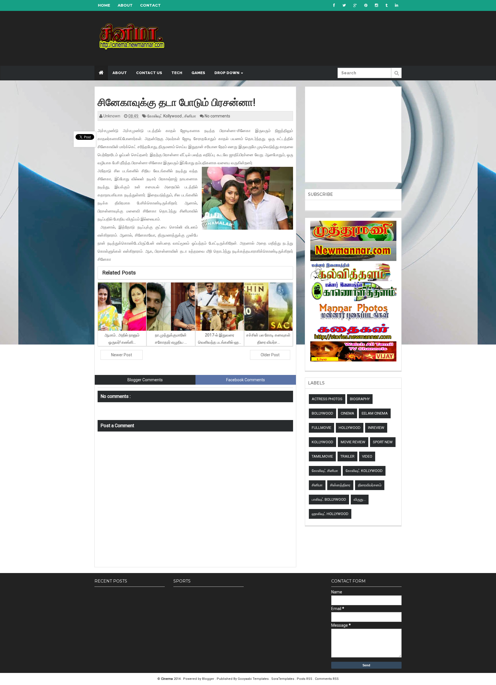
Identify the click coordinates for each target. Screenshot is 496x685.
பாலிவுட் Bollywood (329, 499)
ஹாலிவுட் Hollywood (330, 514)
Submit (396, 76)
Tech (176, 73)
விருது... (360, 499)
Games (198, 73)
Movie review (353, 442)
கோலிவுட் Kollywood (165, 116)
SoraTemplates (283, 679)
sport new (383, 442)
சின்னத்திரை (340, 485)
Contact (150, 5)
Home (104, 5)
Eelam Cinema (375, 413)
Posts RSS (305, 679)
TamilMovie (322, 456)
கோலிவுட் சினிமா (325, 471)
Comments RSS (327, 679)
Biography (360, 399)
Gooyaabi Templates (253, 679)
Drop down (227, 73)
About (125, 5)
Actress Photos (327, 399)
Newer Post (121, 355)
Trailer (347, 456)
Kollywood (322, 442)
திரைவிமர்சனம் (369, 485)
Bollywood (322, 413)
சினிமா (190, 116)
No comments (217, 116)
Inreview (376, 427)
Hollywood (350, 427)
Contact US (149, 73)
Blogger (208, 679)
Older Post (270, 355)
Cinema (347, 413)
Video (367, 456)
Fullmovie (321, 427)
